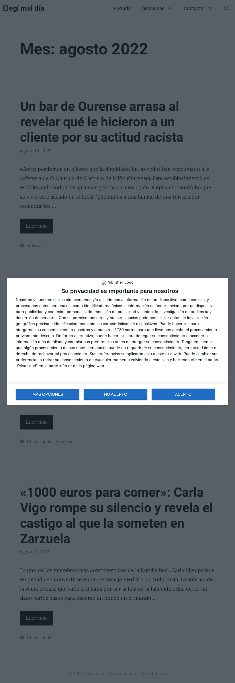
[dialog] (117, 341)
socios (59, 300)
